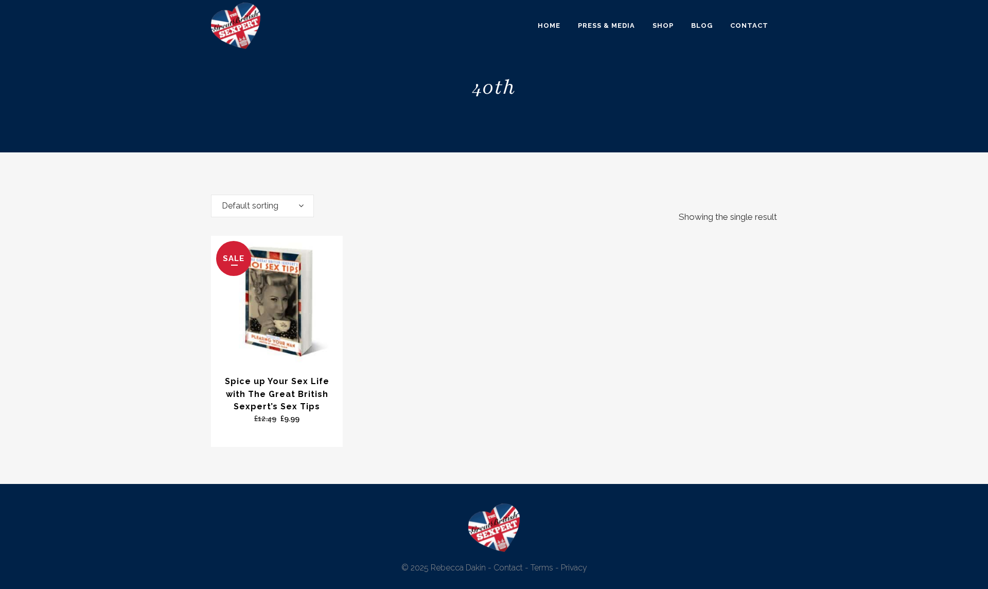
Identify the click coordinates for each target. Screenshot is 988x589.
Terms (542, 568)
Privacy (574, 568)
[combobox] (262, 206)
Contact (508, 568)
